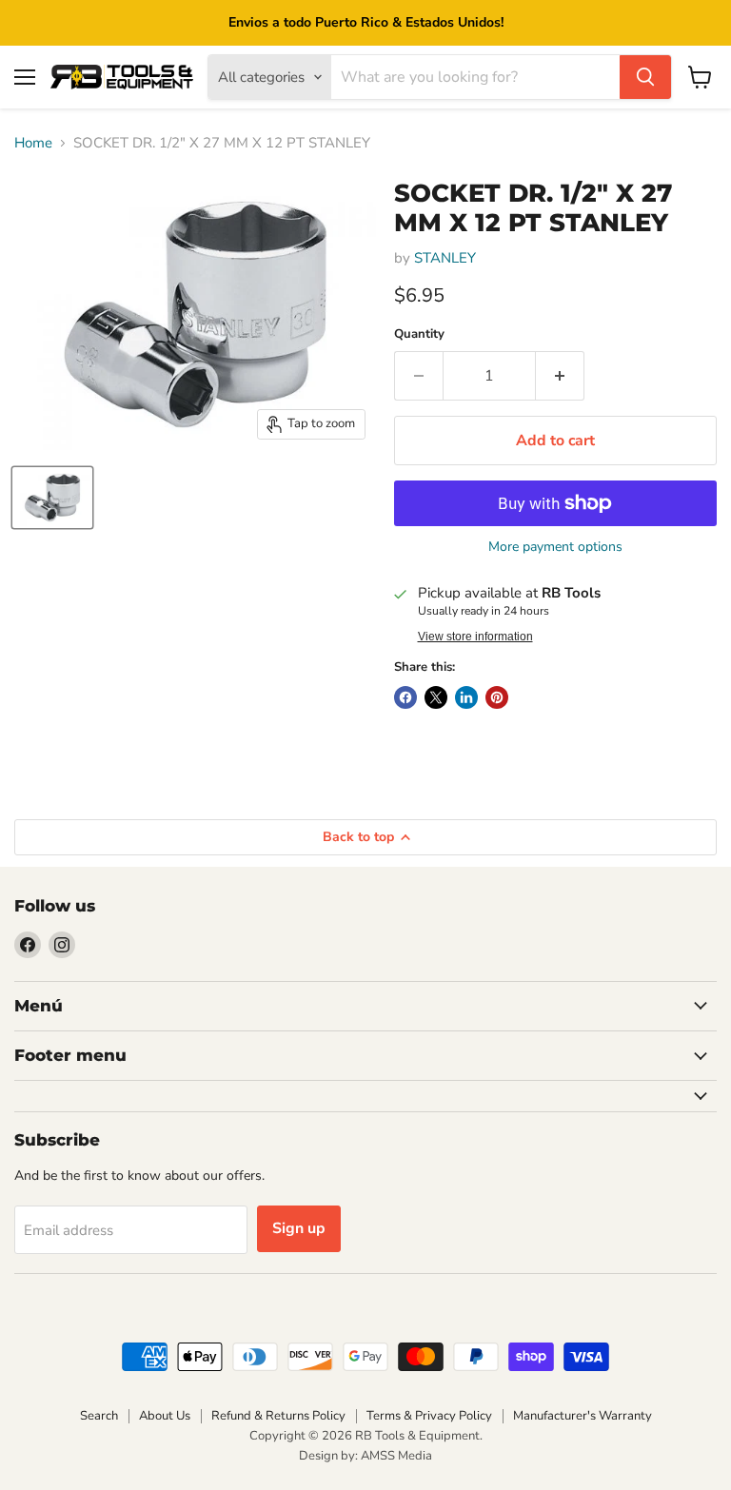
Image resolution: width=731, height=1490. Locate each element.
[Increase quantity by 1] (560, 376)
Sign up (299, 1228)
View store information (475, 636)
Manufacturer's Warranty (582, 1415)
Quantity (419, 334)
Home (33, 143)
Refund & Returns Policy (278, 1415)
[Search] (645, 77)
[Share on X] (436, 697)
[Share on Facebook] (405, 697)
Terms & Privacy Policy (429, 1415)
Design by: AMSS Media (365, 1455)
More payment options (555, 547)
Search (99, 1415)
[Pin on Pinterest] (496, 697)
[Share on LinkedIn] (466, 697)
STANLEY (445, 257)
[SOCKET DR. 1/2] (52, 497)
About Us (164, 1415)
